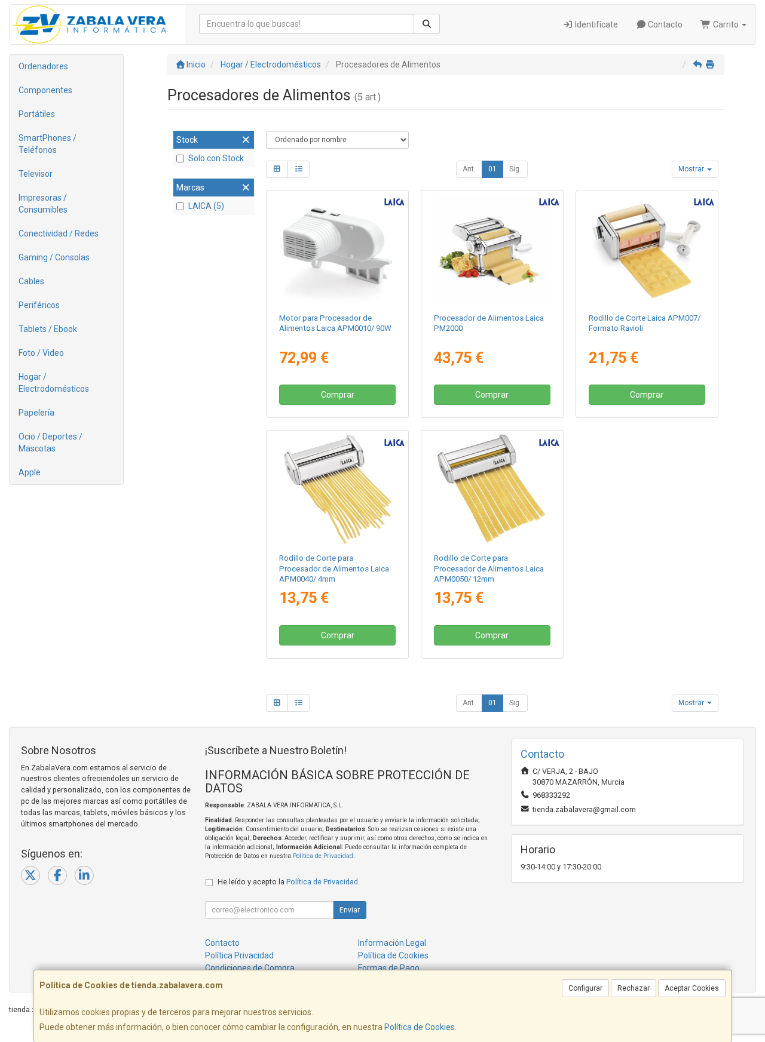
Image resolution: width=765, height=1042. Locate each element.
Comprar (337, 394)
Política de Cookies (419, 1027)
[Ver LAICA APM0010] (338, 249)
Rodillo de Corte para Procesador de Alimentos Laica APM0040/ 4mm (334, 568)
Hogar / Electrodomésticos (54, 383)
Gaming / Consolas (54, 257)
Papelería (36, 412)
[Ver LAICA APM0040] (338, 489)
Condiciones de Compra (250, 968)
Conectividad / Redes (59, 233)
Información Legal (392, 943)
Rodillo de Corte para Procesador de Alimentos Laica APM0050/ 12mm (489, 568)
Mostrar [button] (692, 169)
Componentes (45, 90)
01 (492, 169)
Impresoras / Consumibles (43, 203)
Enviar (349, 910)
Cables (31, 281)
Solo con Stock (216, 158)
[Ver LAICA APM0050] (492, 489)
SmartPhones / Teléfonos (47, 144)
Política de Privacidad (323, 856)
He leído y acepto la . (289, 881)
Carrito (725, 24)
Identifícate (595, 24)
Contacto (664, 24)
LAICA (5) (206, 206)
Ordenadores (43, 66)
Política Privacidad (239, 955)
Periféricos (39, 305)
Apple (30, 472)
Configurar (585, 988)
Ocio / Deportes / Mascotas (50, 442)
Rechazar (633, 988)
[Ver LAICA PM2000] (492, 249)
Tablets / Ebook (48, 329)
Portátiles (37, 114)
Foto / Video (41, 353)
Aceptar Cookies (692, 988)
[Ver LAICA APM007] (647, 249)
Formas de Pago (389, 968)
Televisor (36, 174)
